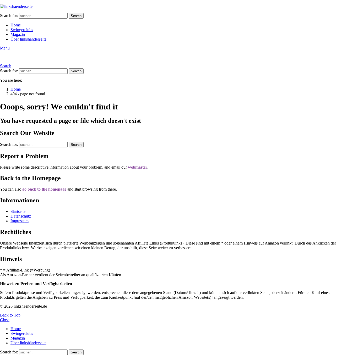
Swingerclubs (21, 29)
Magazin (17, 34)
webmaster (137, 167)
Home (15, 25)
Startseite (17, 211)
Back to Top (10, 315)
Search (76, 16)
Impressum (19, 221)
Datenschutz (20, 216)
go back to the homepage (44, 189)
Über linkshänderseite (28, 39)
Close (4, 320)
